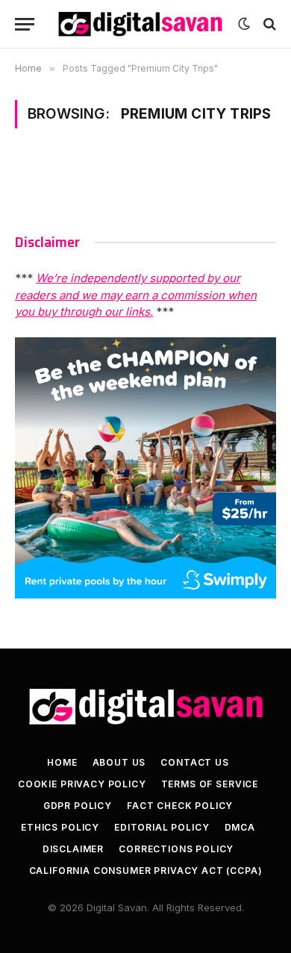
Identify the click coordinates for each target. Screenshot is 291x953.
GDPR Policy (77, 805)
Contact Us (194, 762)
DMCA (240, 827)
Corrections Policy (176, 848)
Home (62, 762)
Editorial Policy (161, 827)
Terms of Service (209, 784)
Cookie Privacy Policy (82, 784)
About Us (119, 762)
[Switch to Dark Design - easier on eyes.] (244, 24)
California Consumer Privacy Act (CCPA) (146, 870)
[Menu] (24, 24)
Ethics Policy (60, 827)
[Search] (268, 24)
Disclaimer (73, 848)
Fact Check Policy (180, 805)
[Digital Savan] (140, 24)
